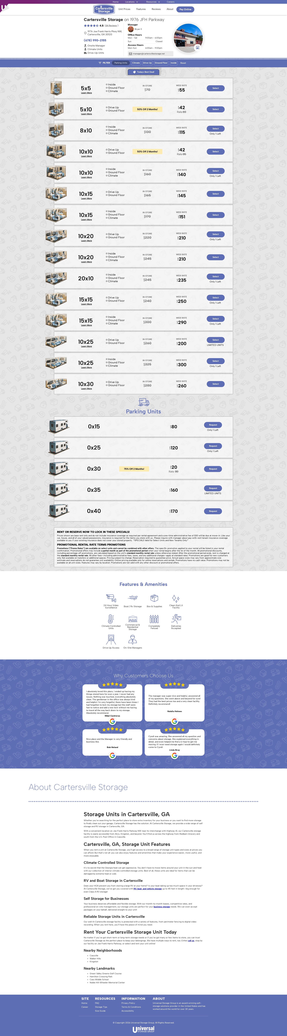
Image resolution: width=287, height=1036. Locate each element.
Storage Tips (101, 1007)
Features (141, 9)
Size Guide (100, 1011)
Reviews (156, 9)
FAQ (97, 1003)
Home (116, 2)
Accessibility (128, 1011)
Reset (183, 63)
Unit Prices (124, 9)
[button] (131, 2)
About (170, 9)
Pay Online (185, 9)
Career (84, 1007)
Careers (170, 2)
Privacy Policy (128, 1003)
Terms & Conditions (131, 1007)
